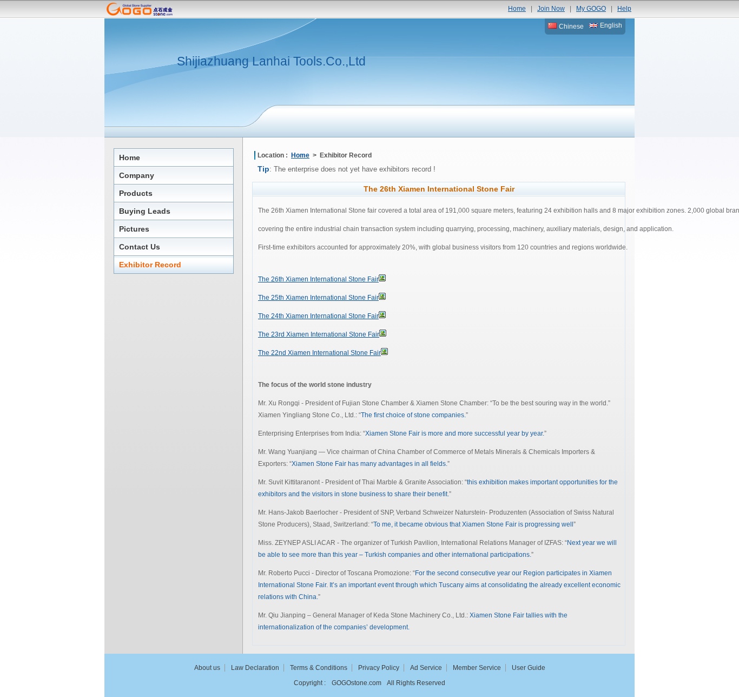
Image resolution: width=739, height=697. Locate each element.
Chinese (570, 26)
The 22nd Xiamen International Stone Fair (319, 353)
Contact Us (139, 246)
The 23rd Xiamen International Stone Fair (318, 334)
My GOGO (591, 8)
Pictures (134, 229)
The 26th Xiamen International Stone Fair (318, 279)
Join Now (551, 8)
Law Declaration (255, 668)
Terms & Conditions (318, 668)
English (610, 25)
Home (517, 8)
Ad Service (426, 668)
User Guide (528, 668)
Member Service (477, 668)
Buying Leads (144, 211)
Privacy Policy (378, 668)
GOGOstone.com (356, 683)
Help (624, 8)
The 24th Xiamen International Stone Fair (318, 316)
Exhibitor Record (150, 264)
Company (136, 175)
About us (207, 668)
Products (136, 193)
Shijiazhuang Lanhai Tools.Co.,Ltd (271, 61)
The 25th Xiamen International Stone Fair (318, 297)
